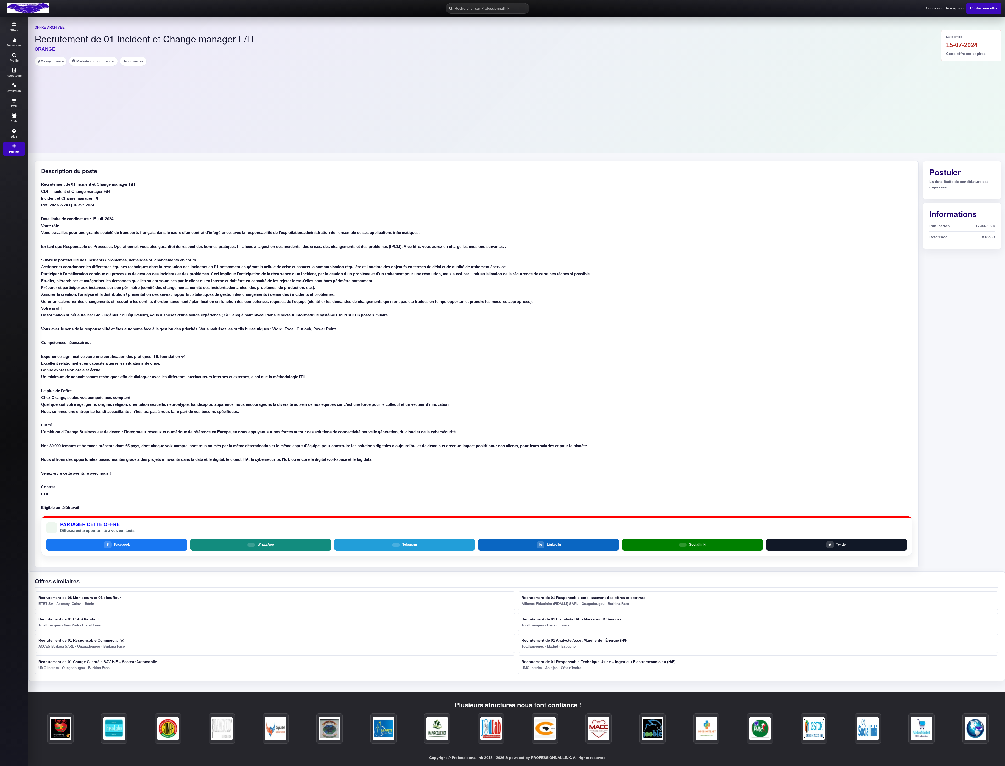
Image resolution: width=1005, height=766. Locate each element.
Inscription (955, 8)
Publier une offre (983, 8)
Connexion (934, 8)
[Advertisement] (517, 105)
